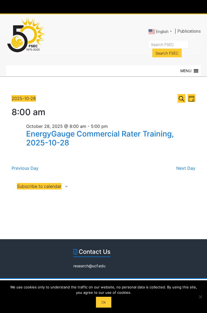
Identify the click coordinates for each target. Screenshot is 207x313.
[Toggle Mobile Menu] (195, 6)
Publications (189, 31)
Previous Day (25, 168)
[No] (200, 296)
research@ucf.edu (89, 266)
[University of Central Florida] (46, 6)
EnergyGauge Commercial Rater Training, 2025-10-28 (100, 138)
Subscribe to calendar (39, 186)
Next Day (185, 168)
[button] (185, 70)
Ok (103, 302)
